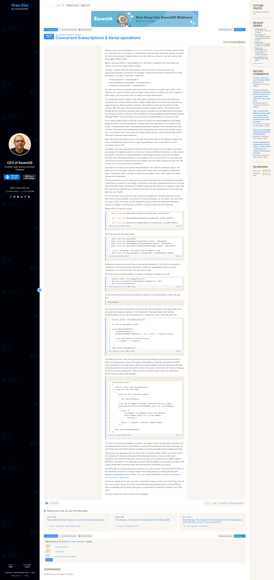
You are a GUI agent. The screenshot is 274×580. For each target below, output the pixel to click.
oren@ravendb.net (13, 191)
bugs (188, 526)
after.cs (111, 256)
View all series (258, 63)
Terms (26, 576)
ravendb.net (222, 503)
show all (49, 560)
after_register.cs (114, 351)
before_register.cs (115, 286)
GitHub (128, 226)
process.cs (112, 435)
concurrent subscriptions (143, 50)
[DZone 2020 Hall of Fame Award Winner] (29, 177)
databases (194, 526)
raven (215, 503)
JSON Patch (59, 552)
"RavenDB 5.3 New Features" (72, 541)
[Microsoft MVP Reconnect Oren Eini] (12, 177)
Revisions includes (61, 547)
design (120, 526)
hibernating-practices (235, 503)
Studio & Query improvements (65, 556)
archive (86, 5)
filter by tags (73, 5)
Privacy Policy (15, 576)
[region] (145, 218)
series (86, 29)
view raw (178, 226)
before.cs (112, 226)
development (128, 526)
